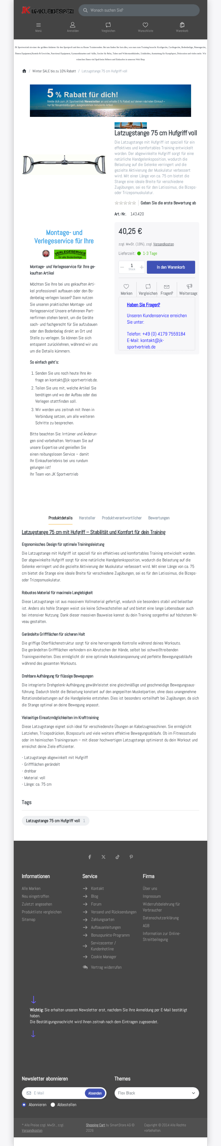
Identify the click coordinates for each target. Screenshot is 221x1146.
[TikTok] (117, 857)
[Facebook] (90, 857)
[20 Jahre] (110, 99)
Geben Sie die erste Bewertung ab (168, 203)
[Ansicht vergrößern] (64, 164)
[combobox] (139, 10)
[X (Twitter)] (103, 857)
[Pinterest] (131, 857)
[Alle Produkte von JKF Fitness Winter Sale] (131, 125)
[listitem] (64, 164)
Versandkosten (163, 244)
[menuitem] (55, 821)
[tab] (60, 518)
